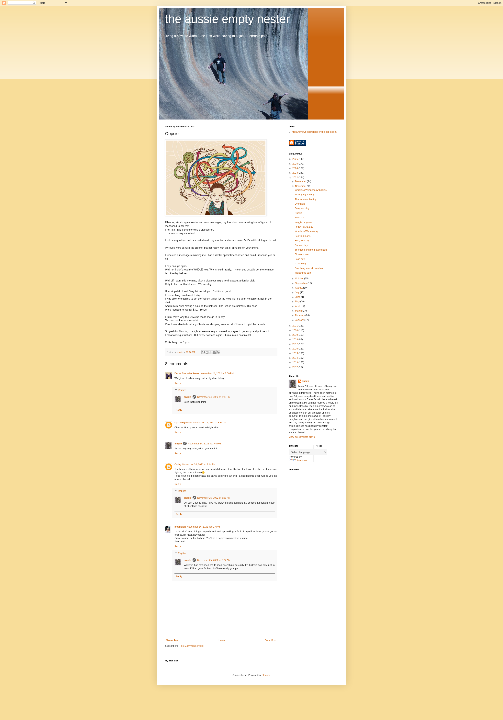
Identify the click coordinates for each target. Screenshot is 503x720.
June (298, 297)
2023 (295, 172)
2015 (295, 353)
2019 (295, 335)
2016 (295, 348)
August (299, 287)
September (301, 283)
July (297, 292)
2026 (295, 159)
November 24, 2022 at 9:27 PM (203, 526)
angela (187, 397)
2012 (295, 367)
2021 (295, 325)
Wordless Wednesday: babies (311, 190)
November (301, 186)
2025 (295, 163)
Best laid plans (302, 236)
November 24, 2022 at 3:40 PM (204, 443)
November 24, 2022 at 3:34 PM (209, 422)
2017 (295, 344)
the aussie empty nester (227, 19)
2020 (295, 330)
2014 (295, 358)
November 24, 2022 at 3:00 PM (217, 373)
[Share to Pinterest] (218, 352)
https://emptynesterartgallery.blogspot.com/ (314, 132)
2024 (295, 168)
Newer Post (172, 640)
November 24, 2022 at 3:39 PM (213, 397)
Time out (299, 217)
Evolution (300, 203)
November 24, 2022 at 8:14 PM (198, 464)
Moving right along (305, 194)
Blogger (266, 675)
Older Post (270, 640)
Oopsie (298, 213)
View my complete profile (302, 437)
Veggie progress (303, 222)
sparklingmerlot (183, 422)
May (297, 301)
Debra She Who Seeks (186, 373)
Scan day (300, 259)
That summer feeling (306, 199)
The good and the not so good (311, 249)
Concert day (301, 245)
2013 (295, 362)
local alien (180, 526)
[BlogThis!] (207, 352)
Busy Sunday (302, 240)
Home (221, 640)
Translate (302, 460)
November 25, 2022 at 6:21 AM (213, 498)
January (299, 320)
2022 (295, 177)
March (298, 310)
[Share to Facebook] (215, 352)
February (300, 315)
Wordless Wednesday (306, 231)
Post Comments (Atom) (192, 646)
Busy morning (302, 208)
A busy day (300, 263)
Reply (177, 383)
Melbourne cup (303, 272)
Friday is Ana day (304, 226)
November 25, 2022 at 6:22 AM (213, 560)
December (301, 181)
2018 (295, 339)
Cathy (177, 464)
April (298, 306)
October (299, 278)
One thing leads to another (309, 268)
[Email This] (203, 352)
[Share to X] (211, 352)
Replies (182, 390)
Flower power (302, 254)
